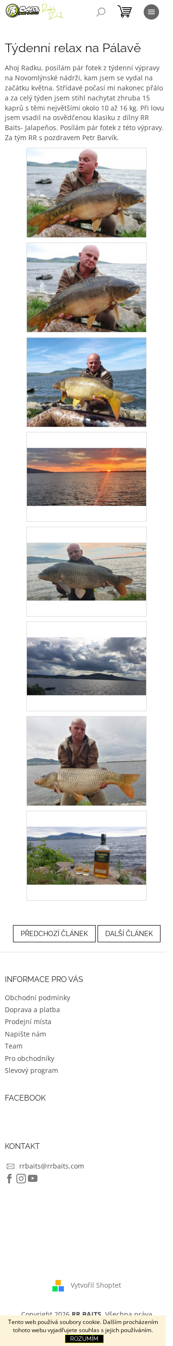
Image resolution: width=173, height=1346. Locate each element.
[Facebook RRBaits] (9, 1178)
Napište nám (25, 1033)
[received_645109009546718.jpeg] (86, 286)
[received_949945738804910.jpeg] (86, 555)
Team (14, 1045)
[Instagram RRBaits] (21, 1178)
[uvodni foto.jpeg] (86, 839)
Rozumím (84, 1338)
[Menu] (151, 12)
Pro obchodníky (29, 1058)
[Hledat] (101, 12)
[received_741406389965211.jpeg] (86, 381)
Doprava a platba (32, 1009)
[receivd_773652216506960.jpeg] (86, 192)
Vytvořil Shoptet (96, 1284)
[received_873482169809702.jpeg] (86, 460)
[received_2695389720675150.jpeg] (86, 650)
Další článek (129, 934)
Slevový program (31, 1070)
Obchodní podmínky (37, 997)
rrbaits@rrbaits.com (51, 1165)
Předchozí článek (54, 934)
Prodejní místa (28, 1021)
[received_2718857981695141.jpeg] (86, 760)
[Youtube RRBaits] (32, 1178)
